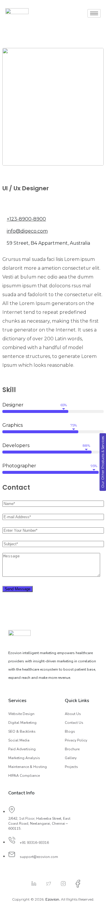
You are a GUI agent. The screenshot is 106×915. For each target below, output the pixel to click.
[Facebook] (75, 883)
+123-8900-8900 (26, 219)
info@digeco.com (27, 231)
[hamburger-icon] (94, 13)
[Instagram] (60, 883)
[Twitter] (45, 883)
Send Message (17, 589)
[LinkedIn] (31, 883)
